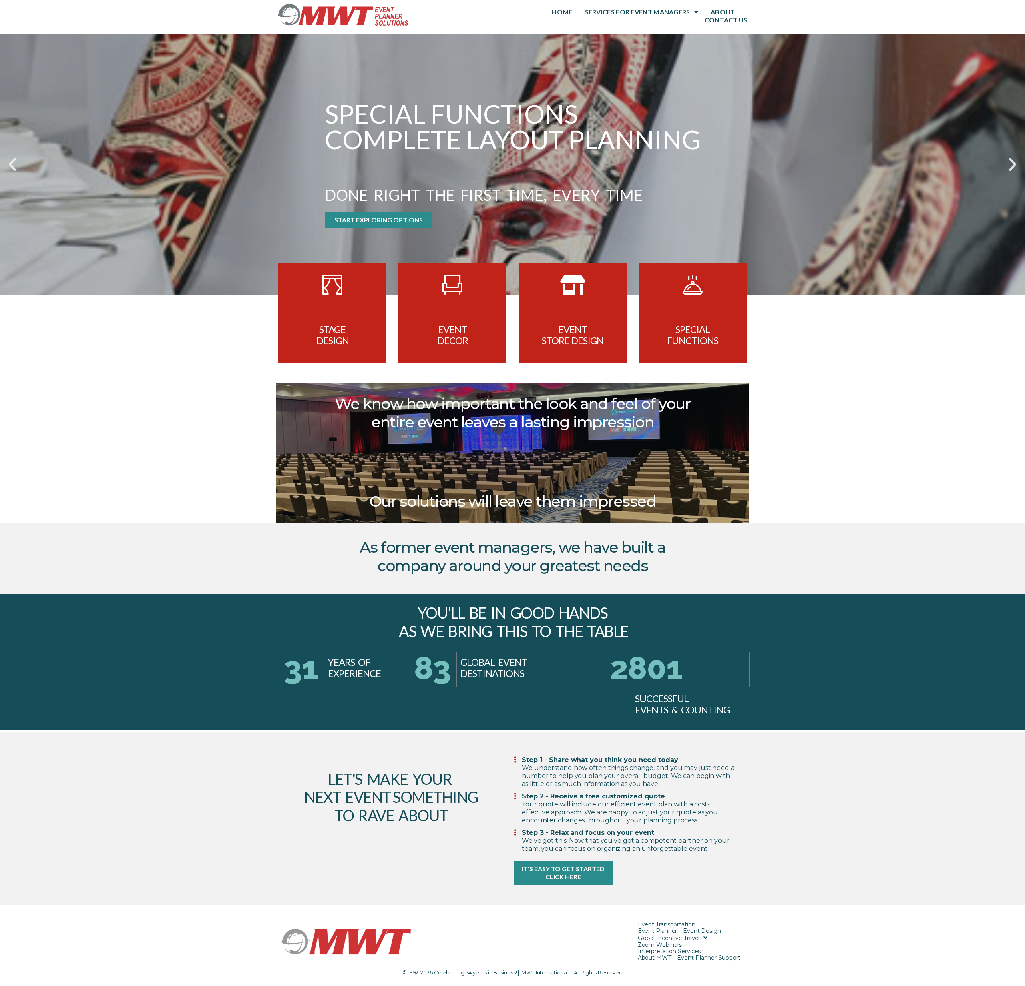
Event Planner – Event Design (679, 931)
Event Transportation (666, 924)
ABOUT (723, 12)
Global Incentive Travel (669, 938)
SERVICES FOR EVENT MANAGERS (637, 12)
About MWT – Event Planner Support (689, 957)
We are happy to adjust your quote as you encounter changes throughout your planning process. (620, 816)
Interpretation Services (669, 951)
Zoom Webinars (660, 945)
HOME (562, 12)
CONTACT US (726, 20)
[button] (12, 164)
